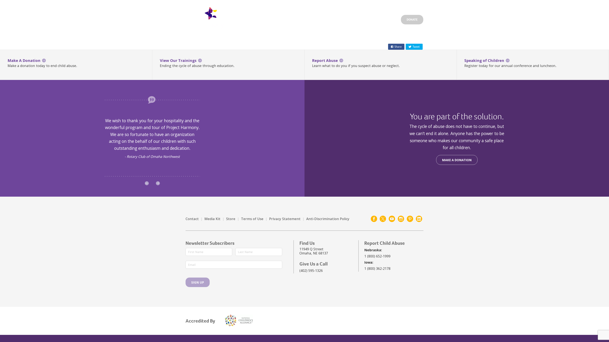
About (369, 19)
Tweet (416, 47)
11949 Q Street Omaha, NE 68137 (313, 251)
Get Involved (328, 6)
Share (398, 47)
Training (389, 19)
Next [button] (158, 183)
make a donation (457, 160)
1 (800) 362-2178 (377, 268)
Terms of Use (252, 218)
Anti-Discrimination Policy (327, 218)
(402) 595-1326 (311, 270)
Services (325, 19)
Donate (412, 20)
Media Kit (212, 218)
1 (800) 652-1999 (377, 256)
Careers (352, 6)
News (388, 6)
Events (371, 6)
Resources (348, 19)
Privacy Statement (285, 218)
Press (403, 6)
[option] (152, 138)
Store (230, 218)
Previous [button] (147, 183)
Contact (192, 218)
